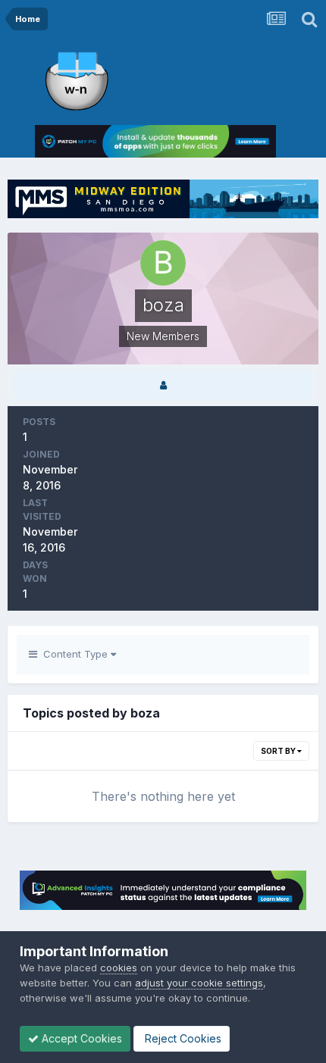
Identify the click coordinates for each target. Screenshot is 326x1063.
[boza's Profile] (163, 385)
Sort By (279, 750)
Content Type (74, 654)
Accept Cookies (80, 1038)
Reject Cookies (181, 1038)
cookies (118, 967)
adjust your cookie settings (199, 983)
